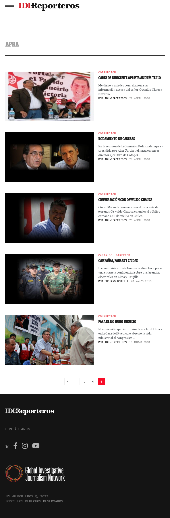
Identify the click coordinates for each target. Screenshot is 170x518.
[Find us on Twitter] (7, 446)
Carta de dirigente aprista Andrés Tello (129, 77)
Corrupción (107, 72)
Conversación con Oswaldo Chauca (125, 199)
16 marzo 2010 (139, 342)
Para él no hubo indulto (117, 321)
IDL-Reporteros (116, 98)
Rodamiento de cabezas (116, 138)
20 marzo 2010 (141, 281)
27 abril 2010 (139, 98)
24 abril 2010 (139, 159)
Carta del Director (114, 255)
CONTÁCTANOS (17, 429)
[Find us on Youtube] (36, 446)
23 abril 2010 (139, 220)
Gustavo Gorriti (116, 281)
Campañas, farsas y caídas (118, 260)
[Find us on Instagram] (25, 446)
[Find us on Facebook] (15, 446)
